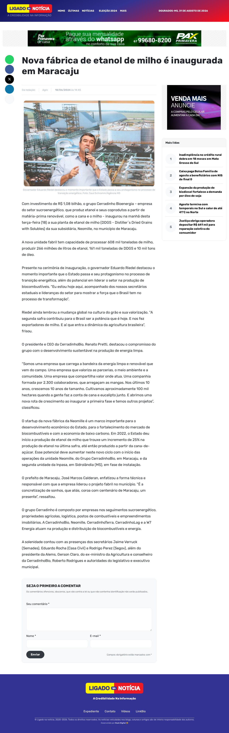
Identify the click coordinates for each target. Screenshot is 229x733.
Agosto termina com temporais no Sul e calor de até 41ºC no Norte (200, 208)
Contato (110, 711)
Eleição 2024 (108, 10)
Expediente (91, 711)
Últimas (73, 10)
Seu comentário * (37, 604)
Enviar (35, 654)
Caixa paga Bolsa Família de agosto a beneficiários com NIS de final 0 (201, 175)
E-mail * (95, 636)
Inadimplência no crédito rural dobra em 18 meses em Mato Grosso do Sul (200, 159)
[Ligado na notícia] (29, 8)
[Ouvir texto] (9, 99)
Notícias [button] (88, 10)
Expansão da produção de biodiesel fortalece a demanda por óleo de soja (200, 191)
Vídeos (125, 711)
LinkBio (141, 711)
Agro (45, 89)
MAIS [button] (123, 10)
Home (61, 10)
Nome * (31, 636)
